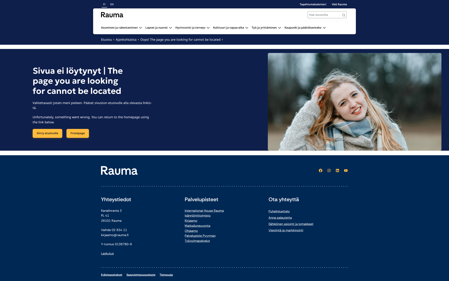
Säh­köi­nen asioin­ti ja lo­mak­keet (291, 224)
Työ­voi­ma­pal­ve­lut (197, 241)
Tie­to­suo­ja (166, 275)
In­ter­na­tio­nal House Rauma (204, 211)
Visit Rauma (339, 4)
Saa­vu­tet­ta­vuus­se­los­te (140, 275)
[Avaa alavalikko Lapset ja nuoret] (170, 27)
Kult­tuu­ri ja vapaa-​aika (228, 27)
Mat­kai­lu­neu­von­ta (197, 226)
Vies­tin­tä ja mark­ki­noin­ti (286, 230)
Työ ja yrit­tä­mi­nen (264, 27)
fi (104, 4)
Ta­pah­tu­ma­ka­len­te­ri (313, 4)
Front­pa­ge (78, 133)
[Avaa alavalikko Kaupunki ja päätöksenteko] (324, 27)
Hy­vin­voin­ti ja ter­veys (190, 27)
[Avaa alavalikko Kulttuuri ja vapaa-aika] (246, 27)
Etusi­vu (106, 39)
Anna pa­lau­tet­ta (280, 218)
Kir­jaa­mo (191, 221)
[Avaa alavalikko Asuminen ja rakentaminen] (140, 27)
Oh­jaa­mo (191, 231)
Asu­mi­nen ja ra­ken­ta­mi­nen (119, 27)
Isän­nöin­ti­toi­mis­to (198, 215)
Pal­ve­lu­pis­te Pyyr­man (200, 236)
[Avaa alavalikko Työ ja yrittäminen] (279, 27)
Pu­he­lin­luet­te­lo (279, 211)
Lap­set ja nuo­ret (156, 27)
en (112, 4)
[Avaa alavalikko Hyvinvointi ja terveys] (208, 27)
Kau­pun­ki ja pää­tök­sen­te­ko (302, 27)
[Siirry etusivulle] (112, 14)
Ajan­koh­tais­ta (126, 39)
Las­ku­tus (107, 253)
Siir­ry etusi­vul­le (47, 133)
